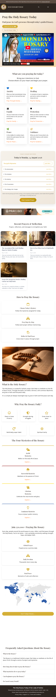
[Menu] (48, 7)
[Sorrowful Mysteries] (28, 469)
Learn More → (48, 163)
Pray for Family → (12, 121)
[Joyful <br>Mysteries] (28, 449)
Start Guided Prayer (28, 200)
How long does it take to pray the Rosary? (17, 667)
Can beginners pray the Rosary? (13, 676)
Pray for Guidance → (36, 142)
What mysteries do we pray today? (14, 671)
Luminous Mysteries (28, 511)
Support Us (26, 694)
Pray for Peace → (12, 142)
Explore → (28, 462)
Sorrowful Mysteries (28, 474)
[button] (39, 7)
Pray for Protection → (37, 121)
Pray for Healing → (36, 101)
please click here (46, 1)
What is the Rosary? (9, 654)
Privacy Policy (18, 694)
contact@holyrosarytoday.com (36, 692)
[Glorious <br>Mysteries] (28, 487)
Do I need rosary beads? (11, 681)
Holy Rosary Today (15, 7)
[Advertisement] (28, 630)
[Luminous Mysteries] (28, 507)
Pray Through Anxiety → (14, 101)
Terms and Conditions (35, 694)
